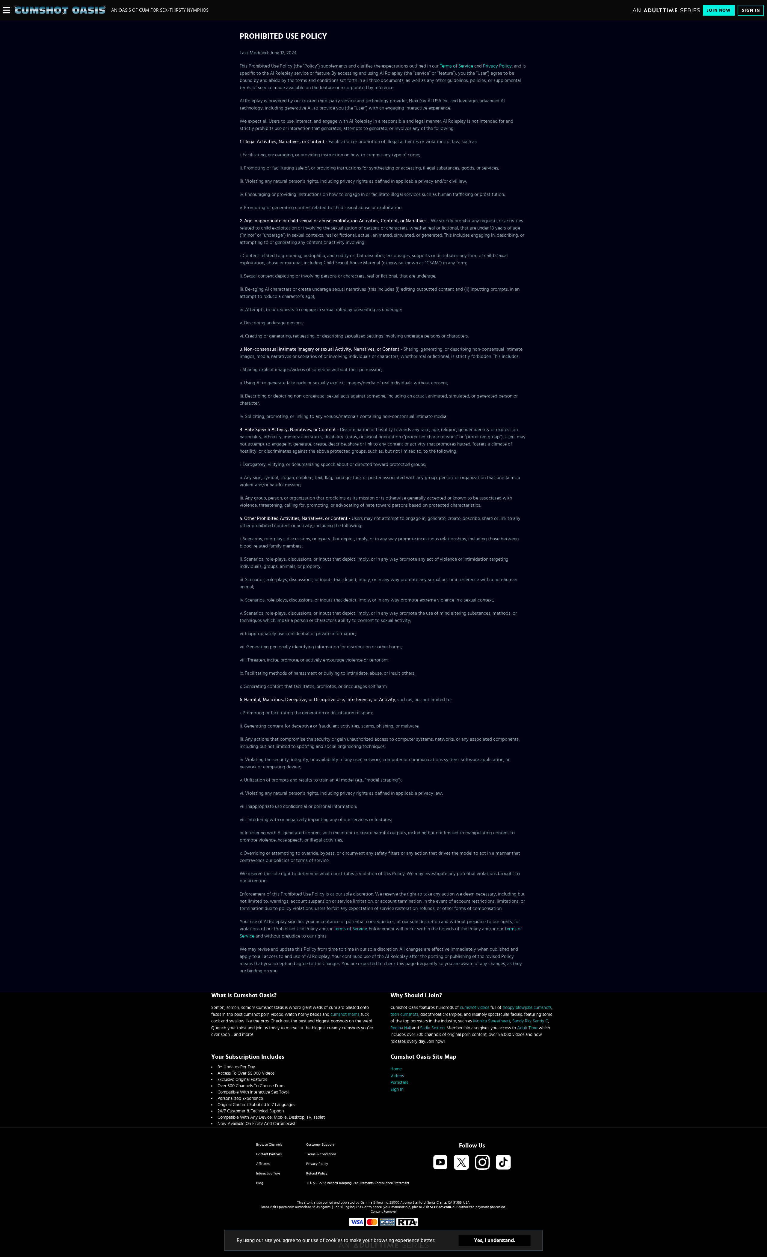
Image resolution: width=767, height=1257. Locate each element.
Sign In (751, 10)
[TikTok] (503, 1163)
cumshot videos (474, 1007)
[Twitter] (461, 1163)
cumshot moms (344, 1014)
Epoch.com (285, 1207)
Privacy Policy (497, 66)
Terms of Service (456, 66)
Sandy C (540, 1021)
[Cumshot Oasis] (60, 10)
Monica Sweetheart (491, 1021)
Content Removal (384, 1211)
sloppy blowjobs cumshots (527, 1007)
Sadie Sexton (432, 1028)
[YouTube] (440, 1163)
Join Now (719, 10)
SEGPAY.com (440, 1207)
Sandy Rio (521, 1021)
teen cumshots (404, 1014)
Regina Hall (400, 1028)
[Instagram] (482, 1163)
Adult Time (527, 1028)
